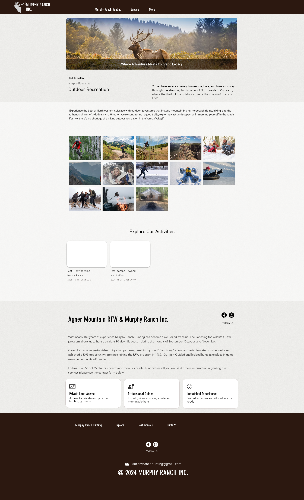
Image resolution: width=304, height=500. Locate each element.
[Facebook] (224, 315)
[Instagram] (231, 315)
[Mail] (127, 464)
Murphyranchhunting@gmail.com (156, 464)
